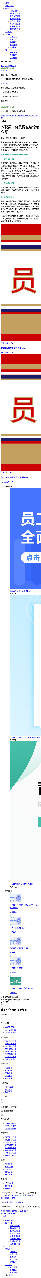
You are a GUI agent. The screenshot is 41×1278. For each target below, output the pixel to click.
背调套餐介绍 (10, 1032)
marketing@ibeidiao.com (11, 1019)
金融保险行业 (15, 14)
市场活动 (13, 45)
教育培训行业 (15, 27)
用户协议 (10, 1202)
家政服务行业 (15, 29)
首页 (7, 3)
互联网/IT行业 (15, 11)
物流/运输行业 (15, 24)
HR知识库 (13, 40)
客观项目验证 (10, 1027)
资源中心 (8, 34)
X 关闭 (3, 1216)
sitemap (3, 1202)
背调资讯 (13, 37)
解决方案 (8, 8)
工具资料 (13, 42)
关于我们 (8, 50)
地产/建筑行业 (15, 19)
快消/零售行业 (15, 21)
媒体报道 (13, 55)
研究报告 (13, 47)
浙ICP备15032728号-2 (12, 1195)
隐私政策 (19, 1202)
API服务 (8, 32)
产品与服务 (9, 6)
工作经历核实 (10, 1030)
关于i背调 (13, 53)
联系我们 (13, 58)
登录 (2, 66)
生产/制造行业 (15, 16)
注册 (14, 66)
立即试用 (8, 66)
